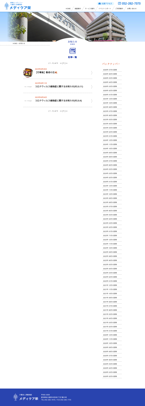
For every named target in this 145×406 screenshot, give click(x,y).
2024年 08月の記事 (110, 157)
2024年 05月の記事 (110, 169)
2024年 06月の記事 (110, 165)
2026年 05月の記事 (110, 78)
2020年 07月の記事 (110, 356)
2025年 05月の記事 (110, 119)
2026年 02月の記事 (110, 90)
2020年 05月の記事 (110, 364)
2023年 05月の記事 (110, 215)
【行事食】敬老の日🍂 (46, 72)
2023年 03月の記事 (110, 223)
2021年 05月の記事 (110, 314)
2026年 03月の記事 (110, 86)
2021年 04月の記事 (110, 318)
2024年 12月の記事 (110, 140)
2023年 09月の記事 (110, 198)
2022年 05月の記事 (110, 264)
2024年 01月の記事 (110, 182)
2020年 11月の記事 (110, 339)
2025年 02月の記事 (110, 132)
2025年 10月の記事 (110, 103)
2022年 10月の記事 (110, 248)
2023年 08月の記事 (110, 202)
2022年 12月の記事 (110, 240)
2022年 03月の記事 (110, 273)
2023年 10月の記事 (110, 194)
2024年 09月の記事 (110, 153)
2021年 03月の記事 (110, 322)
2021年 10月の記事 (110, 293)
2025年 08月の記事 (110, 107)
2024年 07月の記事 (110, 161)
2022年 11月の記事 (110, 244)
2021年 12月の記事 (110, 285)
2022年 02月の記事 (110, 277)
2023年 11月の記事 (110, 190)
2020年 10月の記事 (110, 343)
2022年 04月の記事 (110, 269)
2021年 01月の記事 (110, 331)
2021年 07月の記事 (110, 306)
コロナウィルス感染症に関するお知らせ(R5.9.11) (59, 86)
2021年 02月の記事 (110, 327)
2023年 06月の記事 (110, 211)
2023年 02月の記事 (110, 227)
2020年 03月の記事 (110, 372)
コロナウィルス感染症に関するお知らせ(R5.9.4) (58, 100)
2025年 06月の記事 (110, 115)
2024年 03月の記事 (110, 173)
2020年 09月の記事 (110, 347)
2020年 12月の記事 (110, 335)
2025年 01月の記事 (110, 136)
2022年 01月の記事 (110, 281)
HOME (15, 43)
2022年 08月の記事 (110, 256)
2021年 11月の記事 (110, 289)
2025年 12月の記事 (110, 99)
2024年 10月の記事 (110, 148)
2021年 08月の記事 (110, 302)
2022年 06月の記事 (110, 260)
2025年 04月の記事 (110, 124)
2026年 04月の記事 (110, 82)
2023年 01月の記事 (110, 231)
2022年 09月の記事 (110, 252)
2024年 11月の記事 (110, 144)
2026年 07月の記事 (110, 70)
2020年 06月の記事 (110, 360)
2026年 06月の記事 (110, 74)
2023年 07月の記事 (110, 206)
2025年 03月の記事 (110, 128)
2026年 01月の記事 (110, 95)
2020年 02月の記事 (110, 376)
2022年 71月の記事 (110, 235)
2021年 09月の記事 (110, 298)
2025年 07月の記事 (110, 111)
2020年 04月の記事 (110, 368)
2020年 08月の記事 (110, 351)
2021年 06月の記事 (110, 310)
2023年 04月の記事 (110, 219)
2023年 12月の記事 (110, 186)
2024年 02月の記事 (110, 177)
